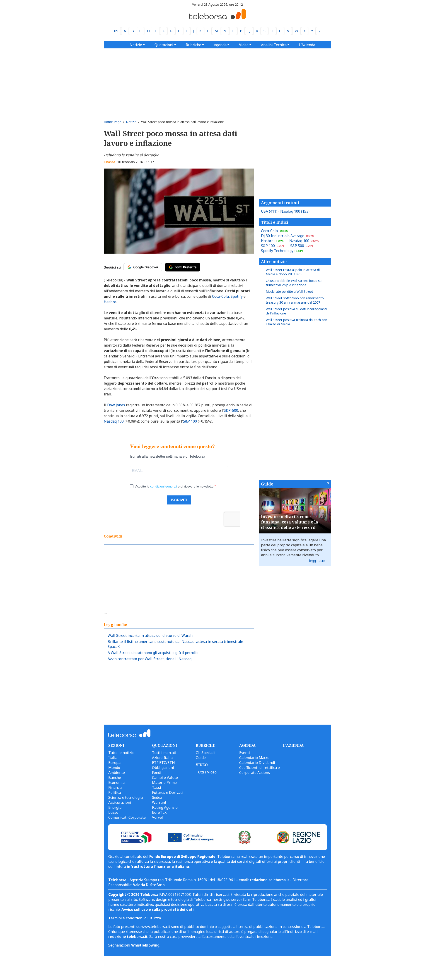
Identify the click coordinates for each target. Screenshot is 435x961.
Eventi (244, 752)
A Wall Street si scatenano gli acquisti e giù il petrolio (153, 652)
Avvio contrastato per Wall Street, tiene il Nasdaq (149, 658)
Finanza (109, 162)
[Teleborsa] (217, 17)
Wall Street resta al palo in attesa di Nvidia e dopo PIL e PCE (293, 272)
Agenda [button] (220, 44)
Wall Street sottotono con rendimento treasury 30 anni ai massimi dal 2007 (295, 300)
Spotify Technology (282, 250)
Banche (114, 777)
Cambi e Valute (165, 777)
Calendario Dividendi (257, 762)
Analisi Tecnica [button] (274, 44)
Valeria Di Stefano (149, 884)
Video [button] (244, 44)
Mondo (114, 767)
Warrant (159, 802)
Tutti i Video (206, 772)
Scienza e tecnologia (125, 797)
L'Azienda (307, 44)
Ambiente (116, 772)
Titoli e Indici (274, 222)
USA (269, 211)
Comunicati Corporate (127, 817)
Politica (114, 792)
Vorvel (157, 817)
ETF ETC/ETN (163, 762)
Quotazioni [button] (164, 44)
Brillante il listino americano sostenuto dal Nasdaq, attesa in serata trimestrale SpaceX (175, 644)
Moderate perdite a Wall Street (289, 291)
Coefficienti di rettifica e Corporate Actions (259, 770)
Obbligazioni (163, 767)
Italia (112, 757)
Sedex (157, 797)
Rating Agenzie (165, 807)
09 (116, 31)
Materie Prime (164, 782)
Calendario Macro (254, 757)
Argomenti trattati (280, 202)
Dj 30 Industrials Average (287, 235)
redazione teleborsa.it (269, 879)
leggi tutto (317, 561)
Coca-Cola (274, 230)
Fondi (156, 772)
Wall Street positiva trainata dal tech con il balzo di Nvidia (296, 322)
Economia (116, 782)
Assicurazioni (119, 802)
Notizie (131, 122)
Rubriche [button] (193, 44)
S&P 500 (302, 245)
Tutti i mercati (164, 752)
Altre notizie (274, 261)
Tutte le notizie (121, 752)
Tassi (156, 787)
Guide (267, 484)
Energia (114, 807)
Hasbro (272, 240)
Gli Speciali (205, 752)
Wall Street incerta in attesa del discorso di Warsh (150, 635)
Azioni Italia (162, 757)
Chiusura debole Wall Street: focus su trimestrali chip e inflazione (293, 282)
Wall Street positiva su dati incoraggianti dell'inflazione (296, 311)
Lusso (113, 812)
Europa (114, 762)
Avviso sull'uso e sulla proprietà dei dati (158, 909)
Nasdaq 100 (294, 211)
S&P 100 (273, 245)
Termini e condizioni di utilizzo (134, 918)
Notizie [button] (136, 44)
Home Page (112, 122)
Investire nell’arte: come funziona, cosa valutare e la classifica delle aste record (289, 522)
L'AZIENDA (293, 745)
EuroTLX (159, 812)
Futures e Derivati (167, 792)
